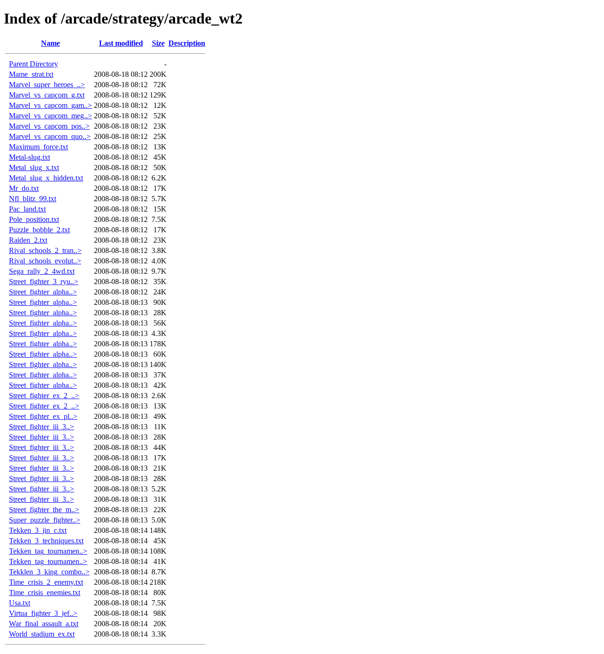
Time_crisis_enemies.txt (44, 593)
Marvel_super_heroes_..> (47, 85)
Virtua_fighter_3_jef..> (43, 613)
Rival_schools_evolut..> (45, 261)
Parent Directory (33, 64)
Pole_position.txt (34, 219)
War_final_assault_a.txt (43, 624)
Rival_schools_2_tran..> (45, 250)
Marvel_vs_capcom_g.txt (46, 95)
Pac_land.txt (27, 209)
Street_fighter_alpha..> (43, 292)
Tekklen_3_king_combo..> (49, 572)
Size (158, 43)
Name (50, 43)
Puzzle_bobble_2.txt (39, 230)
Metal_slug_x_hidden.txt (46, 178)
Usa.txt (19, 603)
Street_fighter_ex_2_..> (44, 396)
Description (186, 43)
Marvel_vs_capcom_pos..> (49, 126)
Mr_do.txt (24, 188)
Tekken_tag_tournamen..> (48, 551)
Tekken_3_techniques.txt (46, 541)
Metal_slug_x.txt (34, 168)
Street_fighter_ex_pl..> (43, 416)
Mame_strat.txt (31, 74)
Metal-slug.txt (29, 157)
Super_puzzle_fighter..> (44, 520)
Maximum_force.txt (38, 147)
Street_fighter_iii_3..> (41, 427)
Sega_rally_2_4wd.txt (42, 271)
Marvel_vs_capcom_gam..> (50, 105)
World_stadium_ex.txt (42, 634)
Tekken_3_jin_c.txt (38, 530)
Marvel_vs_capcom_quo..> (50, 136)
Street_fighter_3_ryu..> (43, 282)
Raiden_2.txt (28, 240)
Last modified (121, 43)
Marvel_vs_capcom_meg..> (50, 116)
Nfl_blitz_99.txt (32, 199)
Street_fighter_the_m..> (44, 510)
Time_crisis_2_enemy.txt (46, 582)
